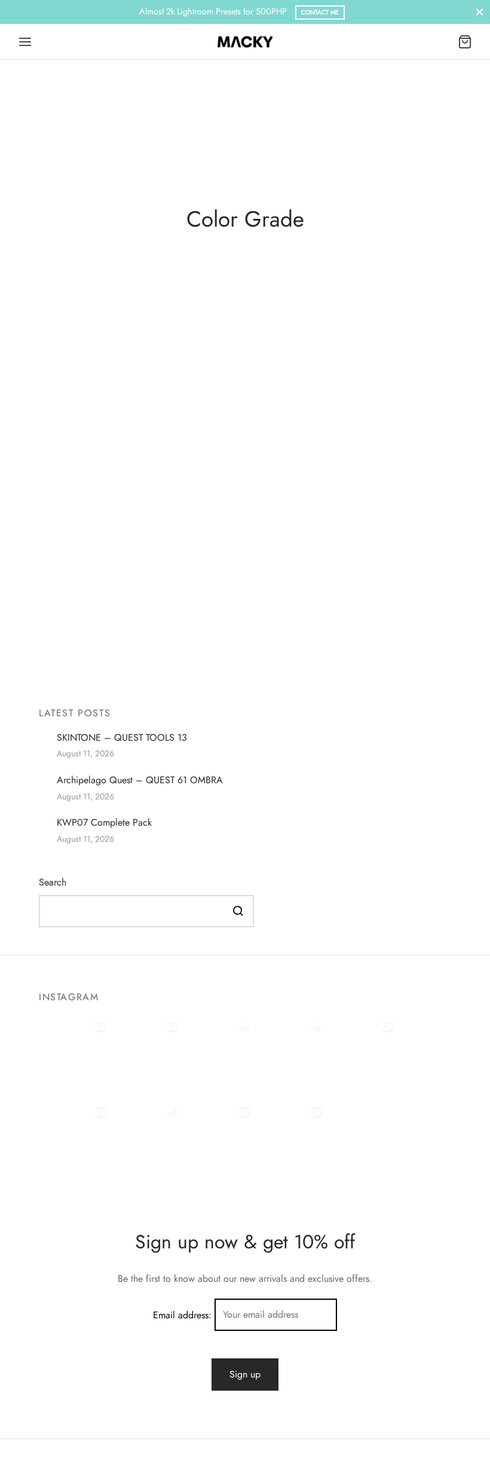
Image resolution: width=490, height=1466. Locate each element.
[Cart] (465, 42)
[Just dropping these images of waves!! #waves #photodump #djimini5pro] (290, 1050)
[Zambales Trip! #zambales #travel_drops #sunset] (146, 1136)
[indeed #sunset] (75, 1136)
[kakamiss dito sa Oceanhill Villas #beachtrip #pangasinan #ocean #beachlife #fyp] (75, 1050)
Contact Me (320, 12)
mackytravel (88, 663)
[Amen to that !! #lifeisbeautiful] (290, 1136)
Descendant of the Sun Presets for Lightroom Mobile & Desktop (221, 642)
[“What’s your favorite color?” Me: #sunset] (146, 1050)
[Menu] (25, 42)
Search (52, 882)
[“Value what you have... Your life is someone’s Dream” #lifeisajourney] (218, 1136)
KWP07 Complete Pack (104, 822)
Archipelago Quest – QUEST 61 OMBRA (140, 779)
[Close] (479, 11)
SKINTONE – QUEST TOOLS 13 (122, 737)
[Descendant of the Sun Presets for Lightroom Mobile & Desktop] (245, 515)
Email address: (184, 1314)
